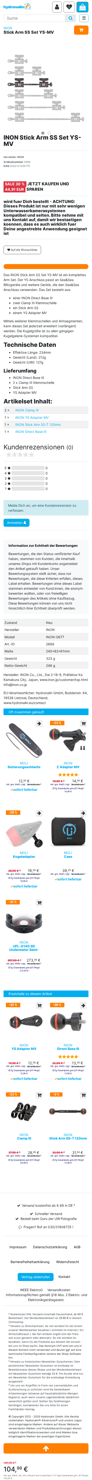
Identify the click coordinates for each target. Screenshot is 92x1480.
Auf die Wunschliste (23, 250)
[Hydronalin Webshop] (27, 7)
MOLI (24, 765)
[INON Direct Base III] (68, 1022)
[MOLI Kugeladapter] (24, 829)
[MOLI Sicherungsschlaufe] (24, 740)
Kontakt (64, 1277)
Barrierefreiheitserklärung (30, 1262)
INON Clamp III (27, 410)
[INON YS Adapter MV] (24, 1022)
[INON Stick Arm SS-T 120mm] (68, 1111)
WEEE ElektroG (31, 1290)
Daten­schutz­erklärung (50, 1247)
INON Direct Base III (30, 432)
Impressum (17, 1247)
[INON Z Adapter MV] (68, 740)
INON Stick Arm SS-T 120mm (38, 425)
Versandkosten (58, 1290)
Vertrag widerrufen (35, 1277)
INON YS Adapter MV (32, 417)
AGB (77, 1247)
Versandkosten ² (34, 784)
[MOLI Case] (68, 829)
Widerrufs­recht (67, 1262)
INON (8, 28)
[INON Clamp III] (24, 1111)
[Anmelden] (57, 7)
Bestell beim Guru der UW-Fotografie (49, 1219)
